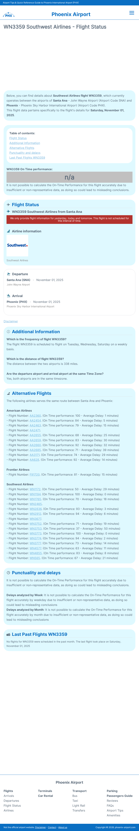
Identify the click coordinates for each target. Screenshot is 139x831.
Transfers (78, 810)
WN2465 (36, 504)
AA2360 (35, 415)
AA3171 (34, 455)
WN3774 (35, 538)
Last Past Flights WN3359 (27, 157)
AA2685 (35, 450)
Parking (112, 791)
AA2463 (35, 425)
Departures (11, 800)
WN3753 (36, 528)
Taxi (75, 800)
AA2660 (35, 445)
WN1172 (35, 489)
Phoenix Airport (71, 14)
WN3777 (35, 543)
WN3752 (36, 523)
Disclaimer (40, 827)
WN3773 (35, 533)
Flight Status (18, 138)
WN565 (35, 558)
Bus (74, 796)
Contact (52, 827)
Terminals (45, 791)
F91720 (35, 474)
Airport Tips (115, 810)
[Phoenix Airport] (8, 14)
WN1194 (35, 494)
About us (62, 827)
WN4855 (36, 553)
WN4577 (35, 548)
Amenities (113, 815)
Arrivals (9, 796)
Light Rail (78, 805)
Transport (79, 791)
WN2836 (36, 509)
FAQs (110, 805)
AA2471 (35, 430)
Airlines (9, 810)
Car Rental (45, 796)
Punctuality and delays (24, 152)
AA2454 (35, 420)
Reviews (112, 800)
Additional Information (24, 143)
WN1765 (35, 499)
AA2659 (35, 440)
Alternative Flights (21, 148)
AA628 (34, 459)
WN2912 (35, 514)
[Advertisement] (69, 61)
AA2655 (35, 435)
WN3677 (35, 519)
